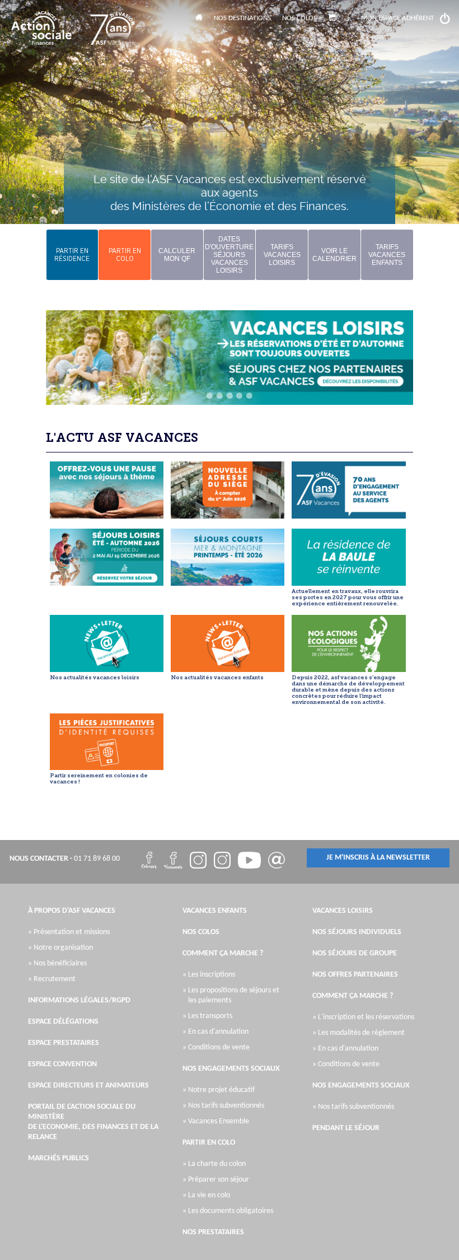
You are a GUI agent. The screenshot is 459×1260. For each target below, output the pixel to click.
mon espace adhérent (397, 18)
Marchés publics (58, 1158)
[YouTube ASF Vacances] (249, 862)
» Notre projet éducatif (221, 1090)
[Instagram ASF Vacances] (198, 862)
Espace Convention (62, 1064)
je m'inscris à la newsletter (378, 857)
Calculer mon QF (176, 255)
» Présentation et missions (72, 932)
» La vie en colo (209, 1195)
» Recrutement (55, 979)
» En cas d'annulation (218, 1032)
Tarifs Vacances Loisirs (282, 255)
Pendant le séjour (346, 1128)
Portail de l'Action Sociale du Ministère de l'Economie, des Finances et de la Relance (93, 1122)
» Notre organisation (63, 948)
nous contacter (39, 859)
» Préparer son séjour (218, 1179)
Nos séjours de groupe (354, 953)
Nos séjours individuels (356, 932)
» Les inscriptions (211, 974)
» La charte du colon (217, 1164)
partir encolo (125, 255)
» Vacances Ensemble (218, 1121)
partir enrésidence (72, 255)
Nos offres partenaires (355, 974)
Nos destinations (242, 18)
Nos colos (299, 18)
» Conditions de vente (219, 1047)
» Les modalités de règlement (361, 1033)
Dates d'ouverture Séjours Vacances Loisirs (229, 254)
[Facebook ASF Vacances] (149, 862)
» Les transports (210, 1016)
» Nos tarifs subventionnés (226, 1106)
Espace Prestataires (63, 1043)
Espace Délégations (63, 1022)
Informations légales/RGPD (79, 1000)
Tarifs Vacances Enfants (386, 255)
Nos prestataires (213, 1232)
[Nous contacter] (276, 862)
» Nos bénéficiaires (60, 963)
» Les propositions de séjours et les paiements (233, 995)
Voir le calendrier (334, 255)
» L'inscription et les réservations (366, 1017)
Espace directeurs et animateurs (88, 1085)
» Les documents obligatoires (230, 1211)
